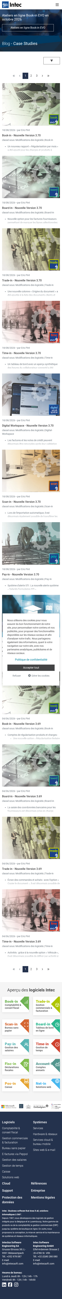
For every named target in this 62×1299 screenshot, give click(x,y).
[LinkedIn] (4, 1285)
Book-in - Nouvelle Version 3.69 (21, 723)
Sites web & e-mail (44, 1150)
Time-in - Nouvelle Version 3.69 (21, 941)
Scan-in (49, 506)
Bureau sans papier (13, 1148)
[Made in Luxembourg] (28, 1106)
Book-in (49, 140)
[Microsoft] (8, 1106)
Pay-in (48, 579)
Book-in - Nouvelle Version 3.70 (21, 135)
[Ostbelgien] (41, 1106)
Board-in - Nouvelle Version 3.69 (22, 796)
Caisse (6, 1171)
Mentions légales (43, 1197)
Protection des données (12, 1200)
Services (38, 1128)
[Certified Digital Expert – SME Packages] (56, 1106)
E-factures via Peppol (15, 1154)
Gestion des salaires (14, 1159)
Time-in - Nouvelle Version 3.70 (21, 353)
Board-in (49, 212)
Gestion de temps (12, 1165)
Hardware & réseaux (45, 1134)
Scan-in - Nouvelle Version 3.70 (21, 501)
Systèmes (40, 1122)
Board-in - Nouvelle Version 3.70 (22, 208)
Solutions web (10, 1177)
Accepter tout (31, 667)
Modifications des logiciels (30, 140)
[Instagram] (16, 1285)
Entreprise (38, 1190)
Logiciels (8, 1122)
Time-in (49, 357)
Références (39, 1183)
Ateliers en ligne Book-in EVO (28, 27)
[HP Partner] (21, 1106)
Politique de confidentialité (31, 659)
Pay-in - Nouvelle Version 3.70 (20, 574)
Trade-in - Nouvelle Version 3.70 (22, 280)
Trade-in (49, 285)
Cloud (6, 1183)
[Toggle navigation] (57, 4)
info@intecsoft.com (12, 1263)
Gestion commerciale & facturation (15, 1140)
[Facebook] (10, 1285)
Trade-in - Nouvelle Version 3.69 (22, 869)
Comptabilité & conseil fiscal (11, 1130)
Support (7, 1190)
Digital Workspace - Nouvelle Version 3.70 (28, 425)
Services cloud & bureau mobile (43, 1142)
